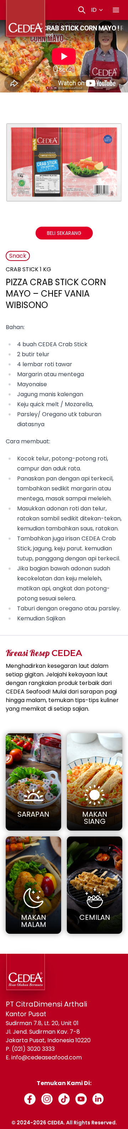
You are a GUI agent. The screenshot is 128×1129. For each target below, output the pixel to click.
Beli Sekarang (64, 233)
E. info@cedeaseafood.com (44, 1057)
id (94, 10)
